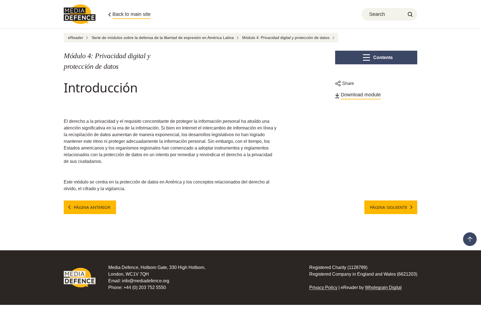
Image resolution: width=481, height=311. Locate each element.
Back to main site (131, 14)
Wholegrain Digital (383, 287)
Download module (361, 94)
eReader (75, 37)
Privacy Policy (323, 287)
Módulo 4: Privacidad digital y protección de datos (286, 37)
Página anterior (92, 207)
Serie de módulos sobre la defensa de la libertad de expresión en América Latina (163, 37)
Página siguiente (388, 207)
